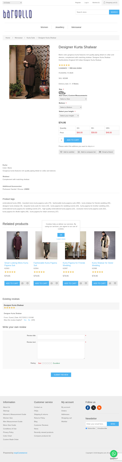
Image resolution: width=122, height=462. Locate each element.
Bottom (62, 103)
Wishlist (64, 421)
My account (65, 407)
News (36, 429)
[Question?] (113, 453)
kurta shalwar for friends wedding (94, 203)
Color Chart (7, 436)
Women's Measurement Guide (14, 414)
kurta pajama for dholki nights (14, 212)
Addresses (65, 414)
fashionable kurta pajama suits (64, 203)
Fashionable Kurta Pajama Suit (45, 264)
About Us (6, 407)
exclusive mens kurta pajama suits (89, 209)
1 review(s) (63, 68)
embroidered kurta (10, 203)
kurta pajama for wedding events (63, 206)
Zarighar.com (69, 460)
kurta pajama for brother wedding (92, 206)
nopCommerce (20, 453)
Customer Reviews (41, 425)
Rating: (33, 363)
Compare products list (42, 436)
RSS (99, 407)
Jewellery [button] (59, 27)
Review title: (31, 335)
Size (61, 89)
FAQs (36, 411)
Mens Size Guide (9, 425)
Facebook (88, 407)
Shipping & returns (41, 414)
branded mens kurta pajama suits (35, 203)
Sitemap (6, 411)
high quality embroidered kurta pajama (56, 209)
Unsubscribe (102, 428)
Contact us (38, 407)
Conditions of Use (9, 429)
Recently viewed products (43, 432)
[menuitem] (44, 27)
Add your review (75, 68)
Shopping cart (66, 418)
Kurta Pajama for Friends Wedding (74, 264)
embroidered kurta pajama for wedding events (20, 209)
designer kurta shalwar (11, 206)
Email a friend (107, 152)
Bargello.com (57, 460)
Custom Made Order (11, 439)
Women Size (8, 418)
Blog (35, 421)
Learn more (61, 239)
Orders (64, 411)
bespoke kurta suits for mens (35, 206)
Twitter (93, 407)
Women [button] (44, 27)
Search (114, 12)
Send (113, 424)
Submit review (61, 375)
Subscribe (91, 428)
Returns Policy (39, 418)
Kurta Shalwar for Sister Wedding (102, 264)
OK (61, 235)
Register (78, 2)
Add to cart (73, 140)
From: (6, 317)
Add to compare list (88, 152)
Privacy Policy (8, 432)
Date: (17, 317)
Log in (87, 2)
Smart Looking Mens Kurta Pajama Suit (16, 264)
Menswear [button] (76, 27)
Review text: (31, 342)
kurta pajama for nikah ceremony (42, 212)
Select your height (66, 111)
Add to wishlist (69, 152)
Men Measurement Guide (12, 421)
